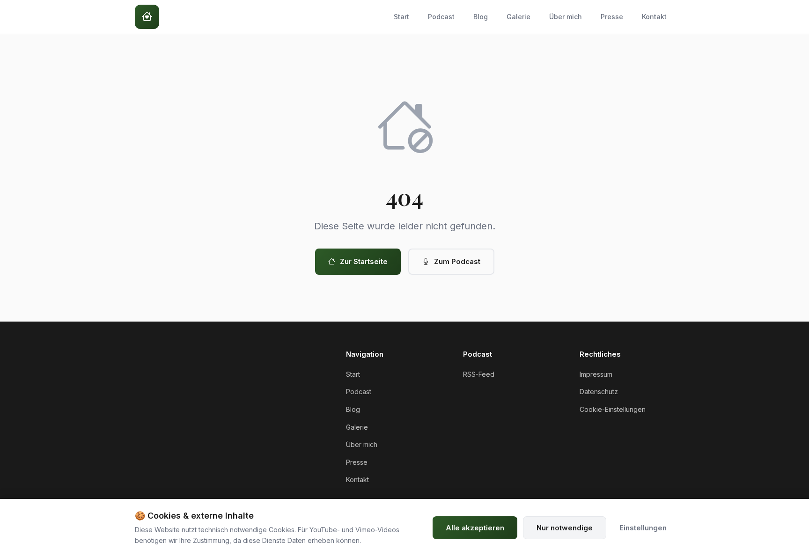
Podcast (441, 17)
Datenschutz (599, 392)
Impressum (596, 374)
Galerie (518, 17)
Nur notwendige (565, 527)
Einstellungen (643, 527)
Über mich (565, 17)
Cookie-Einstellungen (613, 409)
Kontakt (654, 17)
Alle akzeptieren (475, 527)
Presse (612, 17)
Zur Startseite (364, 261)
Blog (480, 17)
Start (401, 17)
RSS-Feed (478, 374)
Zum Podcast (457, 261)
